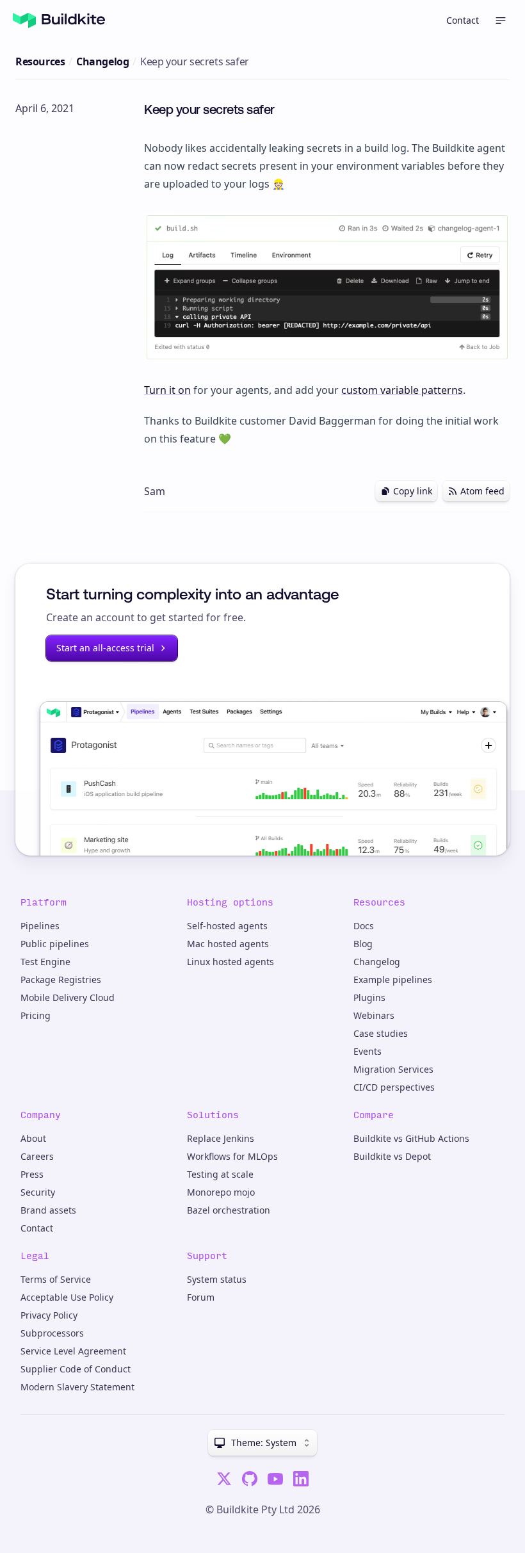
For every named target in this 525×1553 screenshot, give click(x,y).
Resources (40, 61)
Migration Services (393, 1069)
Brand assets (48, 1210)
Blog (363, 944)
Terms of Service (55, 1279)
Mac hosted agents (228, 944)
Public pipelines (54, 944)
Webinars (373, 1015)
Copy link (412, 491)
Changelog (102, 61)
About (33, 1138)
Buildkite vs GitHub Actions (411, 1138)
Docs (363, 926)
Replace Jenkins (220, 1138)
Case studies (380, 1033)
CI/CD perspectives (394, 1087)
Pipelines (40, 926)
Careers (37, 1156)
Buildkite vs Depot (392, 1156)
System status (216, 1279)
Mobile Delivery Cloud (67, 997)
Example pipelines (392, 979)
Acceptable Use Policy (66, 1297)
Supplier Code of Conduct (75, 1369)
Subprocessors (52, 1333)
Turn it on (167, 390)
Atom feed (482, 491)
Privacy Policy (48, 1315)
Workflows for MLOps (232, 1156)
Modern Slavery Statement (77, 1387)
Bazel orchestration (228, 1210)
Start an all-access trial (105, 648)
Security (37, 1192)
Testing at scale (220, 1174)
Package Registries (60, 979)
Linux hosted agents (230, 961)
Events (367, 1051)
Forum (200, 1297)
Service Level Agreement (73, 1351)
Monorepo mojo (221, 1192)
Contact (462, 20)
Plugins (369, 997)
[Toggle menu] (500, 20)
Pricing (35, 1015)
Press (32, 1174)
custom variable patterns (402, 390)
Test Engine (45, 961)
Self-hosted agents (227, 926)
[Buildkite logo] (59, 20)
